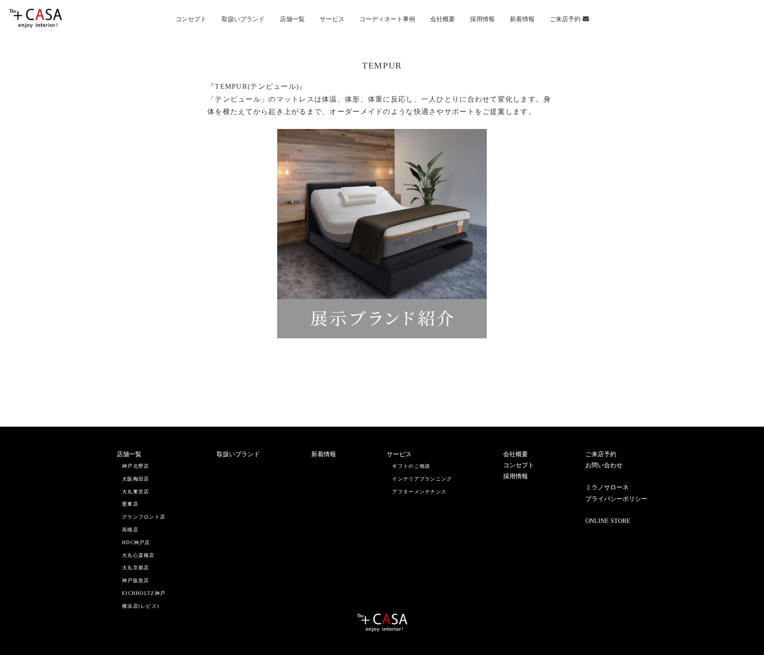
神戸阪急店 (135, 580)
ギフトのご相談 (411, 466)
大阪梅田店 (135, 478)
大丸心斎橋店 (138, 555)
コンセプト (191, 19)
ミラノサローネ (607, 487)
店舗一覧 (292, 19)
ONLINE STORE (607, 521)
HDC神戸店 (136, 542)
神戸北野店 (135, 466)
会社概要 (442, 19)
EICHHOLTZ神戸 (143, 593)
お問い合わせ (604, 465)
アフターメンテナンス (419, 491)
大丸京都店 (135, 567)
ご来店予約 (565, 19)
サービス (332, 19)
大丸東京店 (135, 491)
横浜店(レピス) (140, 606)
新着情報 (522, 19)
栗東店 (130, 504)
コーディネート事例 (387, 19)
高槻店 (130, 529)
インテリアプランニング (422, 478)
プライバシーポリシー (616, 499)
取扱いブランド (243, 19)
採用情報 (482, 19)
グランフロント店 (143, 516)
